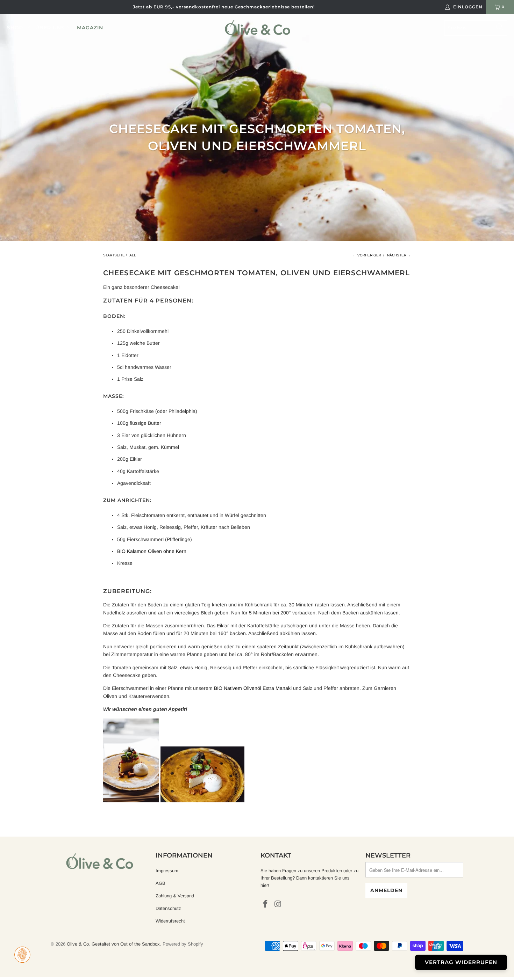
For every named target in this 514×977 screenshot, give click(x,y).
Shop (16, 27)
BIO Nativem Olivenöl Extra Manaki (253, 688)
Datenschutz (168, 908)
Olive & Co (78, 944)
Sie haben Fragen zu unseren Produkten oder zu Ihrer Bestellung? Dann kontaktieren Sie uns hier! (309, 878)
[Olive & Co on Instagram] (278, 904)
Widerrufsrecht (170, 921)
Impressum (167, 870)
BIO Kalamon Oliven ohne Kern (151, 551)
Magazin (90, 27)
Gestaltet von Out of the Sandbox (126, 944)
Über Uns (50, 27)
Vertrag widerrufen (461, 962)
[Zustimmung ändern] (22, 954)
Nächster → (399, 255)
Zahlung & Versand (175, 895)
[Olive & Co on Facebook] (265, 904)
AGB (160, 883)
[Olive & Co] (257, 27)
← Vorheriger (367, 255)
